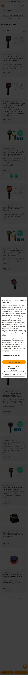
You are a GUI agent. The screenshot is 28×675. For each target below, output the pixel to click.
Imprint (17, 355)
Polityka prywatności (8, 355)
